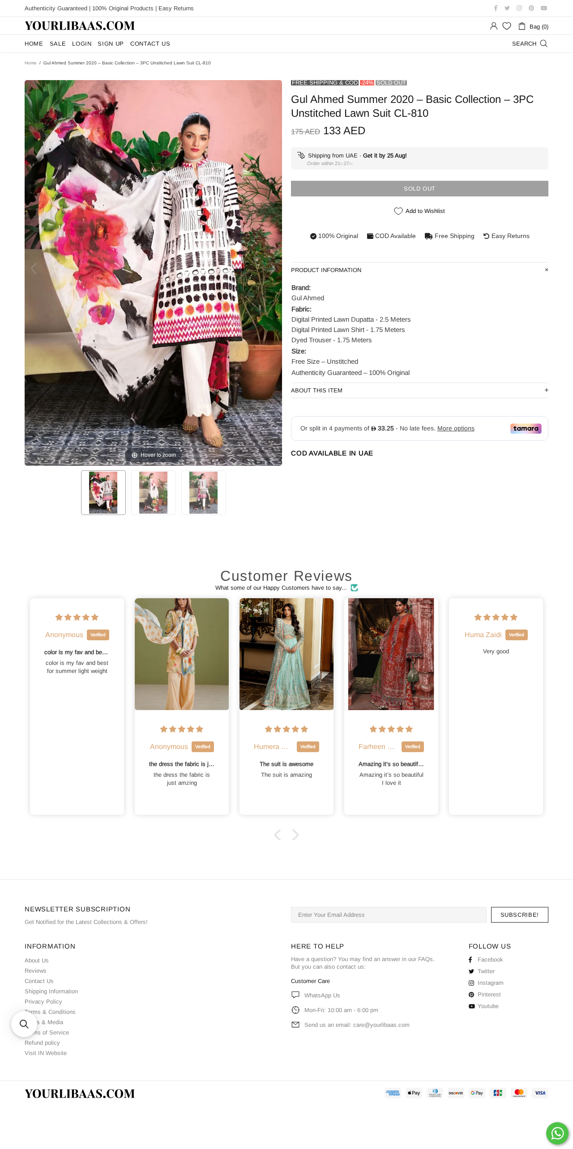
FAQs (425, 959)
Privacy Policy (43, 1001)
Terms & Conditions (50, 1012)
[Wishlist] (507, 26)
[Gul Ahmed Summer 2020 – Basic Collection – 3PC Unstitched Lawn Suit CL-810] (103, 492)
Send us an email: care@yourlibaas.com (357, 1024)
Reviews (36, 970)
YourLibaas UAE (81, 25)
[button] (280, 835)
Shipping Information (51, 991)
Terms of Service (47, 1032)
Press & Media (44, 1022)
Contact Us (39, 981)
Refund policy (42, 1042)
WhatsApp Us (322, 995)
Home (31, 62)
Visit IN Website (46, 1053)
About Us (37, 960)
